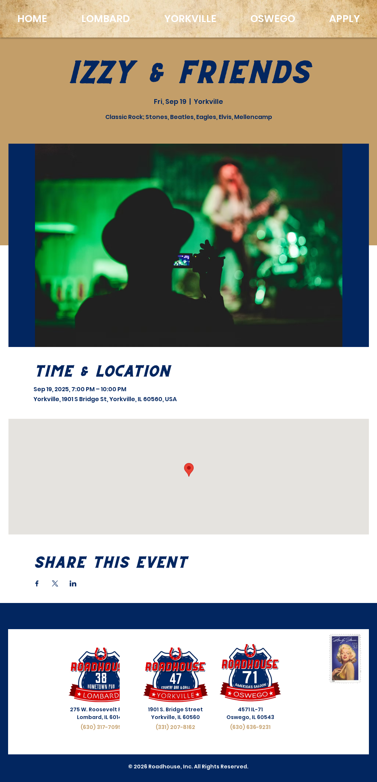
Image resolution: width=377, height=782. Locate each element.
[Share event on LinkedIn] (73, 583)
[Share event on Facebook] (37, 583)
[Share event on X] (55, 583)
